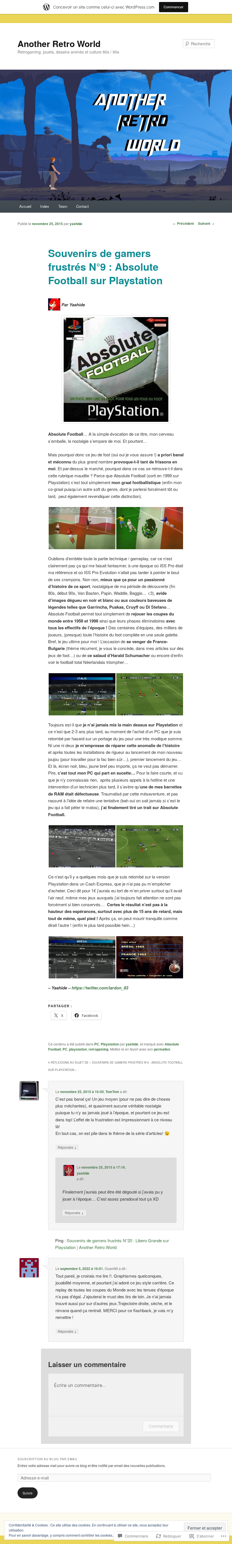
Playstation (110, 1044)
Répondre (67, 1147)
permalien (162, 1049)
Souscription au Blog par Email (48, 1459)
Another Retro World (59, 43)
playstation (78, 1049)
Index (44, 206)
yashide (76, 223)
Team (62, 206)
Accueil (25, 206)
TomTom (112, 1091)
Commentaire (161, 1426)
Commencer (174, 7)
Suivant (206, 223)
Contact (82, 206)
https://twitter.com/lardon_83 (100, 988)
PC (96, 1044)
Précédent (183, 223)
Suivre (28, 1492)
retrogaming (98, 1049)
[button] (82, 528)
